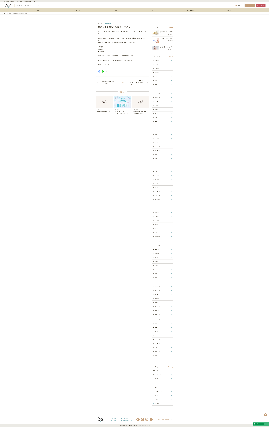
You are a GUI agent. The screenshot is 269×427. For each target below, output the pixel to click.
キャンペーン (157, 374)
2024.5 (156, 171)
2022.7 (156, 257)
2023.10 (156, 199)
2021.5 (156, 314)
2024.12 (156, 142)
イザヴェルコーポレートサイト (163, 419)
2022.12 (156, 236)
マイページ (250, 5)
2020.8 (156, 351)
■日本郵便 (100, 49)
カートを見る (261, 5)
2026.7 (156, 64)
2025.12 (156, 93)
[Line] (103, 71)
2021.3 (156, 323)
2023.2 (156, 228)
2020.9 (156, 347)
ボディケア (158, 403)
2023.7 (156, 212)
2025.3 (156, 130)
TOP (4, 13)
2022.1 (156, 282)
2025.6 (156, 117)
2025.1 (156, 138)
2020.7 (156, 355)
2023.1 (156, 232)
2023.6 (156, 216)
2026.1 (156, 89)
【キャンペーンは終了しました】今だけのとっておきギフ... (137, 82)
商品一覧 (229, 10)
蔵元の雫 (78, 10)
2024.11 (156, 146)
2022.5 (156, 265)
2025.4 (156, 126)
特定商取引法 (126, 418)
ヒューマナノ (40, 10)
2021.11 (156, 290)
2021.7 (156, 306)
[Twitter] (106, 71)
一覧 (123, 82)
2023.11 (156, 195)
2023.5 (156, 220)
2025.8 (156, 109)
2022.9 (156, 249)
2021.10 (156, 294)
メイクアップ (158, 391)
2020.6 (156, 360)
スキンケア (158, 399)
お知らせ (108, 23)
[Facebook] (99, 71)
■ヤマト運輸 (101, 51)
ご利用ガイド (240, 5)
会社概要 (113, 420)
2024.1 (156, 187)
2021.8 (156, 302)
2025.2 (156, 134)
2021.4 (156, 319)
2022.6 (156, 261)
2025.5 (156, 121)
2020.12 (156, 335)
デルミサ (157, 378)
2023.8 (156, 208)
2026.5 (156, 72)
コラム (155, 382)
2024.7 (156, 163)
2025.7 (156, 113)
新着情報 (9, 13)
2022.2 (156, 277)
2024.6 (156, 167)
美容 (156, 387)
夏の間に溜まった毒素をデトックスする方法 (107, 82)
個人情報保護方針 (127, 420)
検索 (38, 5)
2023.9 (156, 204)
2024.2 (156, 183)
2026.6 (156, 68)
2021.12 (156, 286)
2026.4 (156, 76)
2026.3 (156, 80)
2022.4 (156, 269)
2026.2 (156, 84)
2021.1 (156, 331)
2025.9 (156, 105)
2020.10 (156, 343)
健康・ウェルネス (191, 10)
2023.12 (156, 191)
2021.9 (156, 298)
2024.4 (156, 175)
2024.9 (156, 154)
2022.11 (156, 241)
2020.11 (156, 339)
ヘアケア (153, 10)
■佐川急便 (100, 47)
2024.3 (156, 179)
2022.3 (156, 273)
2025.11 (156, 97)
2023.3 (156, 224)
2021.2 (156, 327)
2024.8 (156, 158)
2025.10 (156, 101)
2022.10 (156, 245)
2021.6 (156, 310)
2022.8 (156, 253)
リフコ (115, 10)
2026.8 (156, 60)
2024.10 (156, 150)
